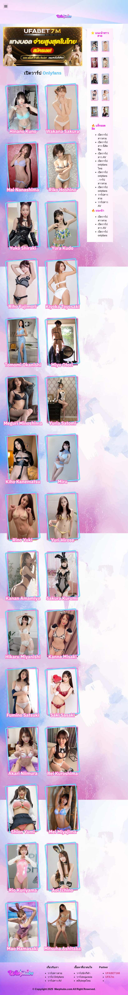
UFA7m (109, 977)
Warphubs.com (63, 989)
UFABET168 (112, 973)
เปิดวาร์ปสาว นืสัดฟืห (103, 146)
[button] (5, 6)
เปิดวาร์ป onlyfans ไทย (103, 165)
